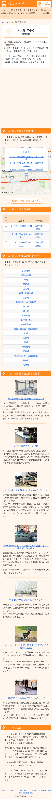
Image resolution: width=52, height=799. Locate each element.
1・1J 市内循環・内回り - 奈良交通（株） (26, 164)
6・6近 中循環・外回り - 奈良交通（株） (26, 170)
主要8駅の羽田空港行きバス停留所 (26, 600)
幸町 (26, 279)
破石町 (26, 288)
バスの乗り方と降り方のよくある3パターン (26, 490)
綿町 (26, 342)
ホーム (5, 22)
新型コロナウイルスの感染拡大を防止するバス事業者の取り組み (26, 546)
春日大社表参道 (26, 293)
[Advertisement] (26, 97)
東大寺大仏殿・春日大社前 (26, 329)
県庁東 (26, 306)
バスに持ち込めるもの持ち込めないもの (26, 698)
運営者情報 (28, 793)
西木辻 (26, 360)
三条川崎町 (26, 324)
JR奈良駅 (26, 271)
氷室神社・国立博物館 (26, 302)
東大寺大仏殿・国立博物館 (26, 355)
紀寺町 (26, 351)
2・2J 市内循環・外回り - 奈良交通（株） (26, 157)
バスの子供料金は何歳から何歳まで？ (26, 398)
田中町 (26, 152)
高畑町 (26, 284)
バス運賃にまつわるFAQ (26, 446)
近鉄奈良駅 (26, 275)
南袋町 (26, 364)
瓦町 (26, 333)
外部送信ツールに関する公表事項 (33, 790)
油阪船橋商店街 (26, 320)
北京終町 (26, 346)
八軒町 (26, 338)
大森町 (26, 297)
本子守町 (26, 315)
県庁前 (26, 311)
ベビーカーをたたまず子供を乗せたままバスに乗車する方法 (26, 646)
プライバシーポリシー (9, 790)
